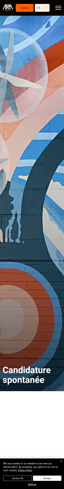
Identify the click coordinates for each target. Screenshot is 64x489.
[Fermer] (59, 463)
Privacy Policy (25, 470)
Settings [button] (32, 484)
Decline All (17, 478)
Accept (47, 478)
